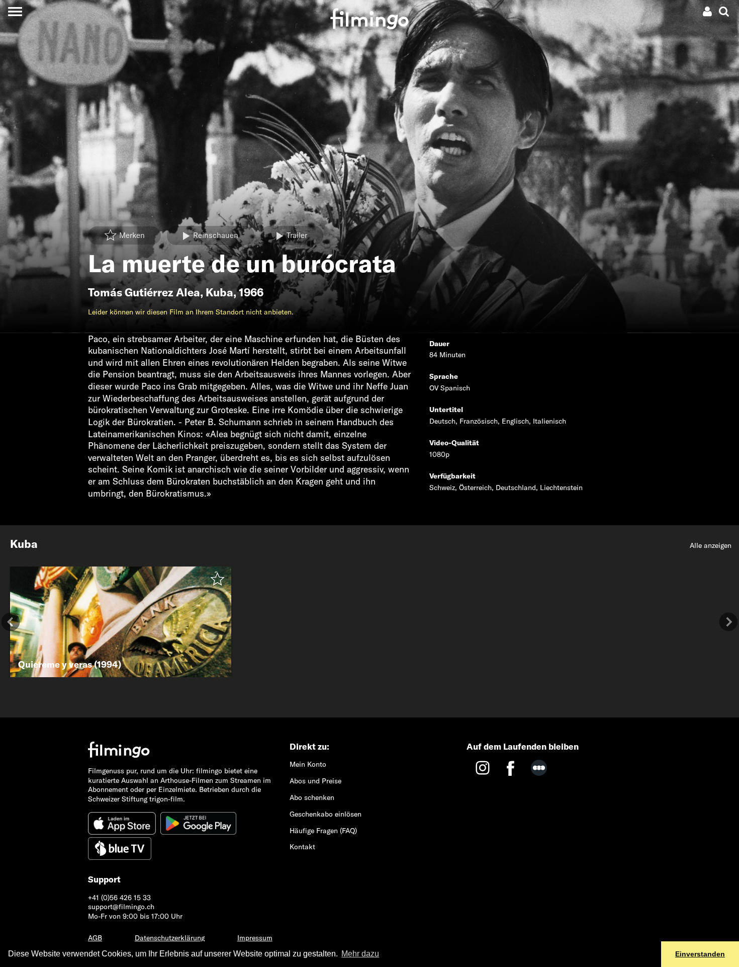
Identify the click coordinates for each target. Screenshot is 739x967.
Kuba (219, 292)
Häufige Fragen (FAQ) (323, 830)
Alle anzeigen (710, 545)
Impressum (254, 937)
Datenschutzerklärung (170, 937)
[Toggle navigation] (15, 11)
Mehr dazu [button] (360, 953)
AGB (95, 937)
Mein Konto (308, 764)
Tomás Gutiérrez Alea (144, 292)
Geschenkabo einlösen (325, 814)
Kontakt (302, 846)
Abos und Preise (315, 780)
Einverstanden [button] (700, 954)
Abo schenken (312, 797)
